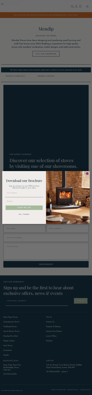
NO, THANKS (24, 214)
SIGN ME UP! (24, 208)
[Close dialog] (87, 173)
